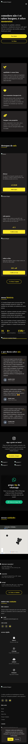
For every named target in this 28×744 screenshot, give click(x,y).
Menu (2, 711)
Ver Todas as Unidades (14, 592)
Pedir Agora (14, 189)
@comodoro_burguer (14, 456)
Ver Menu (14, 41)
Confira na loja (14, 231)
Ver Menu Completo (14, 281)
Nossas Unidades (5, 716)
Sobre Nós (3, 714)
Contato (3, 719)
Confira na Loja (14, 272)
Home (2, 708)
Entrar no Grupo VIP (15, 502)
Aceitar (10, 739)
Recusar (17, 739)
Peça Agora (14, 36)
